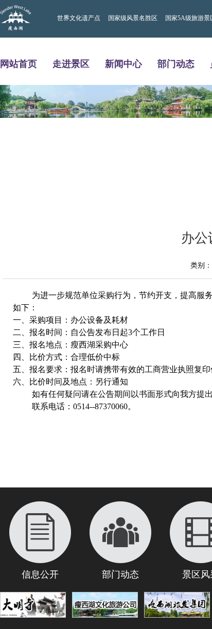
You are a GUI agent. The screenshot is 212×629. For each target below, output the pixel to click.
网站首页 (18, 63)
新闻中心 (123, 63)
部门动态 (176, 63)
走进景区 (71, 63)
